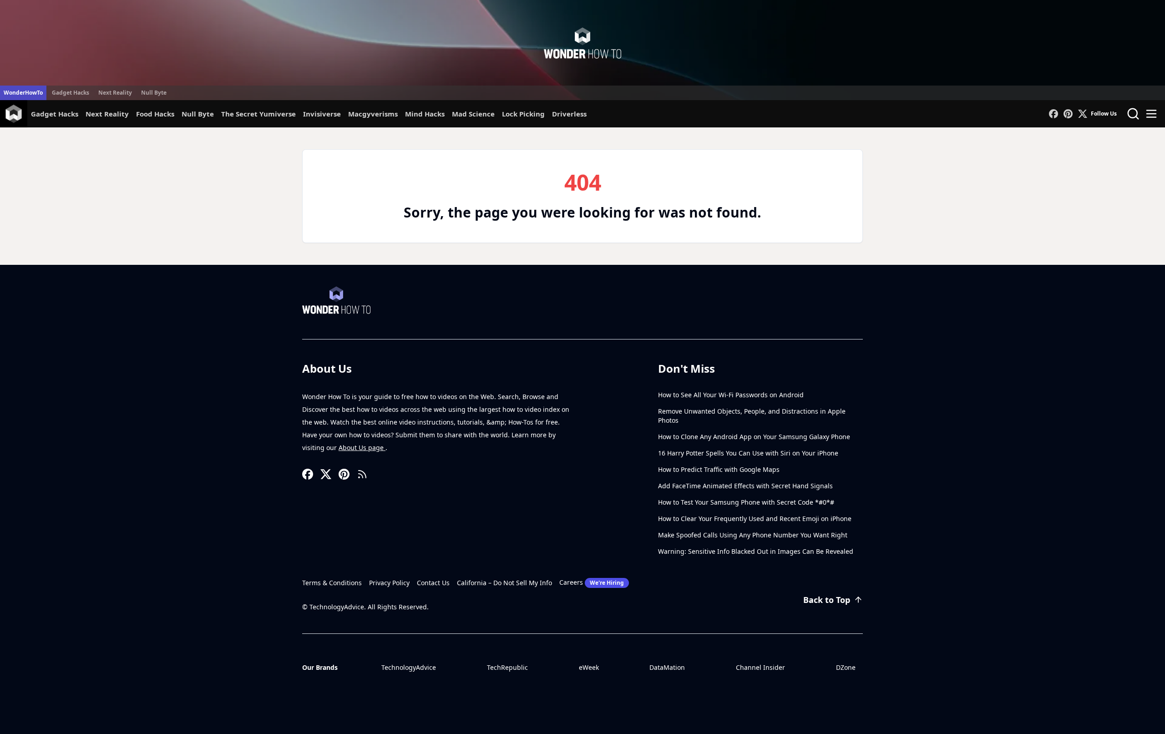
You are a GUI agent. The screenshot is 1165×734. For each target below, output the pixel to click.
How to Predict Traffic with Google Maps (719, 469)
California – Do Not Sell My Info (504, 582)
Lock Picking (523, 113)
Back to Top (826, 599)
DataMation (667, 667)
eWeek (589, 667)
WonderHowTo (23, 92)
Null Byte (154, 92)
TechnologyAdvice (408, 667)
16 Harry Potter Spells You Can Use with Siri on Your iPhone (748, 453)
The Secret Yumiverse (258, 113)
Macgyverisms (373, 113)
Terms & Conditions (332, 582)
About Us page (362, 447)
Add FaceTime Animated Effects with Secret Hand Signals (745, 485)
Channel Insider (760, 667)
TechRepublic (507, 667)
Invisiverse (322, 113)
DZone (846, 667)
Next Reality (115, 92)
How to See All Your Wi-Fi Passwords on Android (731, 394)
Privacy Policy (389, 582)
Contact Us (433, 582)
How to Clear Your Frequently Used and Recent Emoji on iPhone (754, 518)
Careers (591, 582)
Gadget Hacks (70, 92)
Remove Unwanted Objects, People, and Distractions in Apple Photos (752, 416)
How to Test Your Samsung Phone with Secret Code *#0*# (746, 502)
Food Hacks (155, 113)
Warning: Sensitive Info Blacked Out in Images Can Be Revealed (755, 551)
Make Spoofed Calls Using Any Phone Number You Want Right (752, 535)
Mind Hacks (425, 113)
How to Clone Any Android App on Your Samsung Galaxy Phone (754, 436)
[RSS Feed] (362, 474)
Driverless (569, 113)
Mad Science (473, 113)
